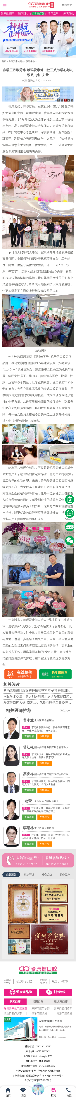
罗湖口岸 (15, 1001)
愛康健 (31, 80)
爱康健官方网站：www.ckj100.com (38, 1066)
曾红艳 (28, 747)
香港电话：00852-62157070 (38, 1046)
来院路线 (68, 13)
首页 (4, 61)
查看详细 (29, 736)
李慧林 (28, 828)
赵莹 (28, 801)
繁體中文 (67, 5)
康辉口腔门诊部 (41, 1008)
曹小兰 (28, 720)
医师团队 (23, 13)
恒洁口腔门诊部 (13, 1013)
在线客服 (44, 736)
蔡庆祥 (28, 774)
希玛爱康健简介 (16, 61)
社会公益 (47, 874)
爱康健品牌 (7, 13)
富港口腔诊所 (64, 1013)
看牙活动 (53, 13)
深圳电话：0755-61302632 (38, 1051)
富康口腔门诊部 (63, 1008)
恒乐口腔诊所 (39, 1013)
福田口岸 (38, 1001)
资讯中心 (30, 61)
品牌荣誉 (11, 874)
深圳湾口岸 (61, 1001)
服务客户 (65, 874)
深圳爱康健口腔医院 (15, 1008)
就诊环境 (29, 874)
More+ (65, 710)
